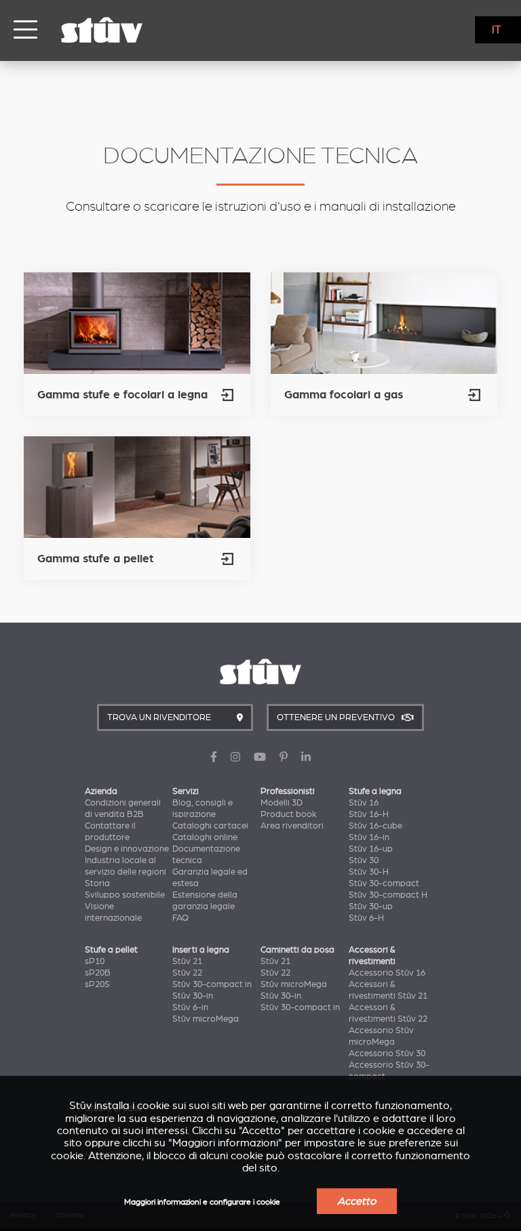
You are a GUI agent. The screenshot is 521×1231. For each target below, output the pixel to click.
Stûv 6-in (190, 1007)
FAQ (180, 918)
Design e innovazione (127, 849)
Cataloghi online (204, 837)
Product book (288, 814)
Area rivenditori (292, 826)
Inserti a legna (200, 950)
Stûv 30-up (371, 906)
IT (496, 30)
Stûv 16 (364, 803)
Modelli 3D (281, 803)
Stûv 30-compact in (212, 984)
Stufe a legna (375, 791)
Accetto (357, 1201)
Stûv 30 (364, 860)
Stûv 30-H (369, 872)
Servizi (185, 791)
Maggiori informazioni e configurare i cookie (202, 1202)
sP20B (98, 973)
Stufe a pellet (111, 950)
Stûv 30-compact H (388, 895)
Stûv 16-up (371, 849)
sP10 (94, 961)
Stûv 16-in (369, 837)
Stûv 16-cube (375, 826)
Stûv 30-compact (384, 883)
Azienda (101, 791)
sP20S (97, 984)
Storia (97, 883)
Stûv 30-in (192, 996)
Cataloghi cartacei (210, 826)
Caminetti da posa (297, 950)
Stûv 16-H (369, 814)
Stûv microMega (205, 1019)
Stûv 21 (187, 961)
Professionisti (287, 791)
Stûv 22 (187, 973)
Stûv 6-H (366, 918)
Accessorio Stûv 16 (387, 973)
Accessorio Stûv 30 (387, 1053)
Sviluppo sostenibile (125, 895)
